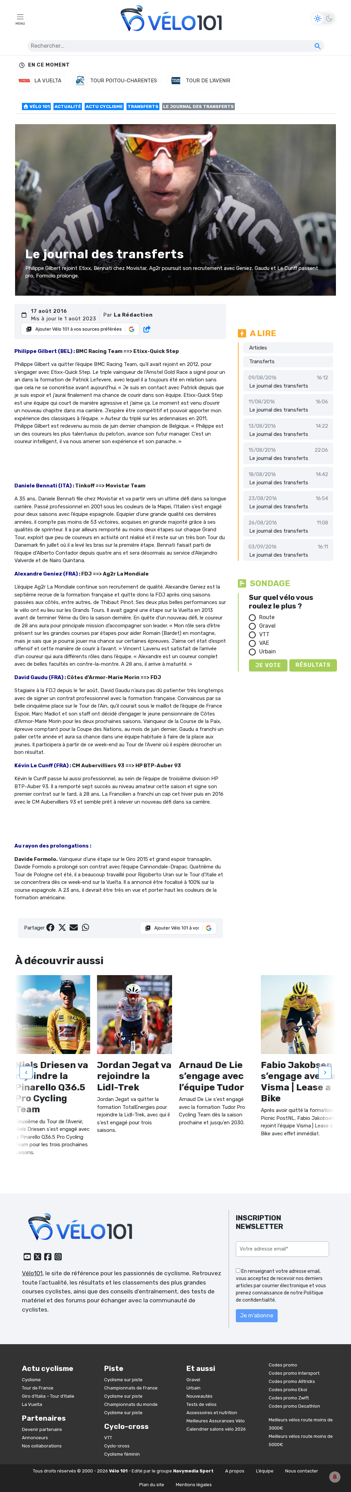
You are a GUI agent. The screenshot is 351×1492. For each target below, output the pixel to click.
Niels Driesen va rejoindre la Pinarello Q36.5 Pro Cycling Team (51, 1087)
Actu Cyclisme (104, 106)
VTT (264, 634)
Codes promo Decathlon (294, 1406)
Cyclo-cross (117, 1445)
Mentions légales (194, 1484)
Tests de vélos (201, 1404)
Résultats (313, 665)
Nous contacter (301, 1470)
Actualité (68, 106)
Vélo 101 (39, 106)
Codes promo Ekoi (288, 1389)
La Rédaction (133, 315)
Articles (258, 348)
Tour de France (37, 1387)
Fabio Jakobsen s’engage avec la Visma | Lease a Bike (298, 1081)
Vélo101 (32, 1273)
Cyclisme (31, 1379)
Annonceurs (35, 1437)
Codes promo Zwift (289, 1397)
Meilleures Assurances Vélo (215, 1420)
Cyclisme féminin (122, 1454)
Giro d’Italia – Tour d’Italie (48, 1396)
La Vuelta (32, 1404)
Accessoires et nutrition (211, 1412)
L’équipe (265, 1470)
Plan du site (151, 1484)
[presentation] (26, 1072)
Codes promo (283, 1364)
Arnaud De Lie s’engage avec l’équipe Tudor (211, 1076)
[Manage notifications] (334, 1476)
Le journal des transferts (278, 386)
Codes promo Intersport (294, 1373)
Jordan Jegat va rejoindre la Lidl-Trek (134, 1076)
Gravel (267, 626)
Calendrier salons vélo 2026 (216, 1429)
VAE (264, 643)
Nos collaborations (42, 1445)
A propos (234, 1470)
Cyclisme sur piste (123, 1379)
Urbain (267, 651)
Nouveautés (199, 1396)
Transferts (143, 106)
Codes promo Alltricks (292, 1381)
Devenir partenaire (42, 1429)
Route (267, 617)
